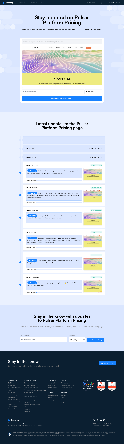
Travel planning (12, 406)
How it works (52, 383)
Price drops (11, 385)
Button (50, 397)
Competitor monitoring (30, 383)
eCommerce (27, 407)
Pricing (42, 3)
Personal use (64, 383)
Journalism (27, 411)
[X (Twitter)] (94, 420)
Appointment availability (15, 388)
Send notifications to (28, 88)
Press (62, 400)
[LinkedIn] (97, 420)
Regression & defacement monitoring (35, 390)
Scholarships (12, 404)
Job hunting (11, 392)
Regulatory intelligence (30, 385)
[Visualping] (8, 3)
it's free (114, 3)
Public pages (51, 400)
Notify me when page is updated (62, 98)
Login (101, 3)
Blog (62, 402)
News (9, 390)
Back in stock (12, 383)
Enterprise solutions (67, 388)
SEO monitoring (28, 392)
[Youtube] (101, 420)
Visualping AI (51, 385)
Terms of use (105, 425)
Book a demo (91, 3)
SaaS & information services (32, 404)
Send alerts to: (24, 335)
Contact (63, 395)
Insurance (27, 409)
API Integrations (52, 388)
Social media (12, 397)
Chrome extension (53, 395)
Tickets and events (13, 409)
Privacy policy (97, 425)
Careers (63, 397)
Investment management (31, 400)
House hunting (12, 395)
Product (20, 3)
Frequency (88, 88)
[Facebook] (104, 420)
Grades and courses (14, 399)
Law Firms (27, 402)
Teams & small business (67, 385)
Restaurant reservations (15, 402)
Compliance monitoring (31, 388)
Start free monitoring (95, 340)
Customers (31, 3)
